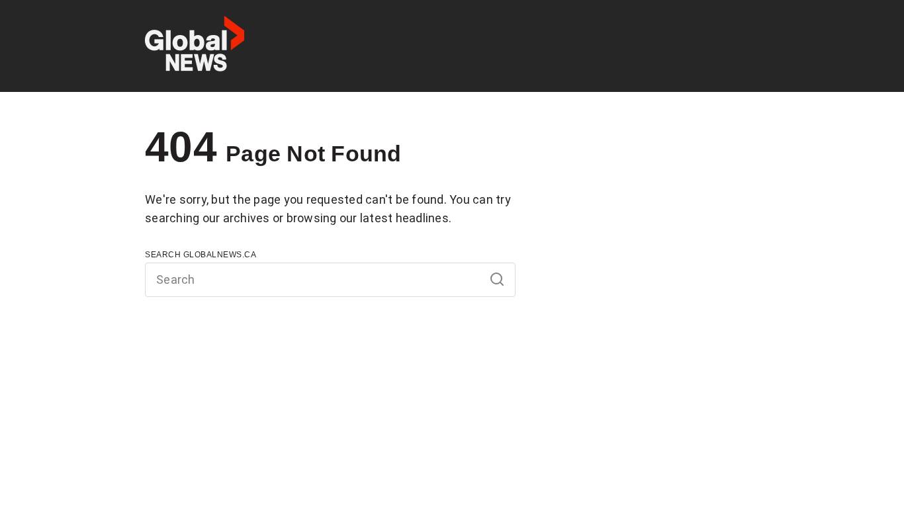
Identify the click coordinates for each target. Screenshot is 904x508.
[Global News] (194, 46)
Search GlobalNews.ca (200, 254)
